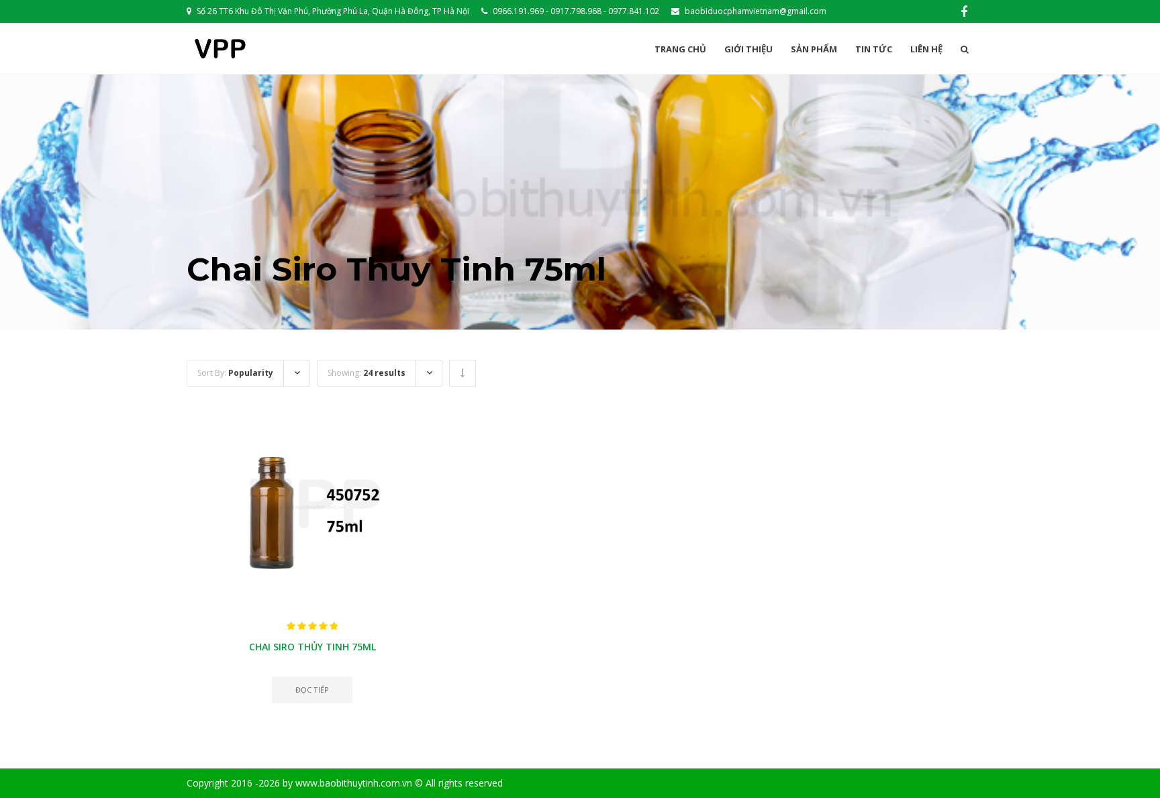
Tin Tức (873, 49)
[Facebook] (964, 11)
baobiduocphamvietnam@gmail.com (755, 11)
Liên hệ (926, 49)
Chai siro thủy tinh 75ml (312, 646)
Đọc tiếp (312, 690)
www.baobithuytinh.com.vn (353, 783)
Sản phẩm (814, 49)
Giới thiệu (748, 49)
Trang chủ (680, 49)
